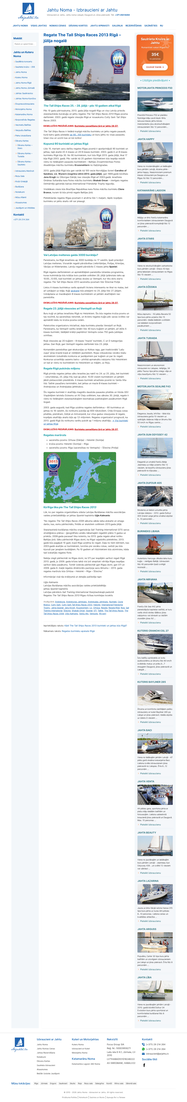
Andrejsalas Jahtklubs (98, 602)
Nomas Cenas (57, 25)
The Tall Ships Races (113, 610)
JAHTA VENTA (145, 781)
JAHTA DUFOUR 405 (149, 482)
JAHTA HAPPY (145, 139)
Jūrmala (44, 1083)
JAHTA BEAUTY (146, 832)
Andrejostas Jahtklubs (76, 602)
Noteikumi (20, 192)
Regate (104, 608)
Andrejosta (60, 602)
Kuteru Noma (21, 77)
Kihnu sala (119, 1083)
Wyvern (102, 613)
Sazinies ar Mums (97, 1097)
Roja (123, 608)
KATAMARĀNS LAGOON (151, 190)
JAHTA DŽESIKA (147, 286)
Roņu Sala (19, 176)
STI (95, 610)
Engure (53, 1083)
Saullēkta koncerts (23, 61)
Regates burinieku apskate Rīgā (78, 631)
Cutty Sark (56, 605)
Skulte (72, 1083)
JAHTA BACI (144, 730)
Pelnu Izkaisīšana (23, 135)
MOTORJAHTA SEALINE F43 (154, 386)
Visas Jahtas (39, 25)
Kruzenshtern (82, 608)
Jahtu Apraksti (99, 25)
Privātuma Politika (69, 1097)
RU (161, 25)
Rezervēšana (134, 25)
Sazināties (150, 25)
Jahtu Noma (20, 25)
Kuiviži (109, 1083)
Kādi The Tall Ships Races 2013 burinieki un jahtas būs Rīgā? (95, 625)
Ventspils (94, 613)
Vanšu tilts (84, 613)
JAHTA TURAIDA (147, 338)
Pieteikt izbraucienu (150, 131)
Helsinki (96, 605)
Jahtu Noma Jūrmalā (24, 88)
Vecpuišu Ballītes (23, 130)
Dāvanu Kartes (78, 25)
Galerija (117, 25)
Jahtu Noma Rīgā (23, 83)
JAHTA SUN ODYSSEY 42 (152, 434)
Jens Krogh (70, 608)
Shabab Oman (78, 610)
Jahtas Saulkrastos (24, 93)
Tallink (100, 610)
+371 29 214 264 (21, 219)
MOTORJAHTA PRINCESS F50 (154, 87)
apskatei (75, 290)
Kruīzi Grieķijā (21, 181)
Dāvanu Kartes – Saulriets (25, 163)
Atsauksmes (21, 202)
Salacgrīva (99, 1083)
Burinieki (113, 602)
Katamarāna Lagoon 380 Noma (86, 1064)
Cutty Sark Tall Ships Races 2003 (77, 605)
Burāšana (19, 186)
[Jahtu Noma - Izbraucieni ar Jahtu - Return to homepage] (27, 12)
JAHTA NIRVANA (147, 579)
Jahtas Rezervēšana (46, 1052)
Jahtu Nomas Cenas (46, 1048)
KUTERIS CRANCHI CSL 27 (153, 630)
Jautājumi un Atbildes (25, 208)
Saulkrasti (63, 1083)
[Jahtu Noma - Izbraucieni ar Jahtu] (28, 1045)
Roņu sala (88, 1083)
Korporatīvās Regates (25, 120)
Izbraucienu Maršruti (24, 171)
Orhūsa (96, 608)
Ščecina (67, 610)
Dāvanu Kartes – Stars (25, 146)
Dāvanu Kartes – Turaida (25, 155)
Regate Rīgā (114, 608)
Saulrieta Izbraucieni (46, 1065)
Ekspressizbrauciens (24, 104)
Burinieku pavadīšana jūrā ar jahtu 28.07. (96, 126)
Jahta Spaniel (57, 608)
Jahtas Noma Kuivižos (25, 98)
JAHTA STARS (145, 238)
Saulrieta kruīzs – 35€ (25, 67)
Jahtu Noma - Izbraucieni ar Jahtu (82, 10)
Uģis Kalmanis (71, 613)
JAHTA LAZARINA (148, 880)
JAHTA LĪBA (144, 977)
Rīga (36, 1083)
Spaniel (89, 610)
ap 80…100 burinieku (80, 134)
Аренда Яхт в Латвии (116, 1097)
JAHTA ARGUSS (146, 929)
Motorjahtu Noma (23, 109)
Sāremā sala (131, 1083)
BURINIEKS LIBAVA (148, 531)
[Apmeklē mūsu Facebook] (144, 1065)
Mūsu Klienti (20, 197)
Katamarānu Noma (23, 114)
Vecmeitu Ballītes (23, 125)
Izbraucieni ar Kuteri (81, 1048)
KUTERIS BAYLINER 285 (151, 681)
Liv (91, 608)
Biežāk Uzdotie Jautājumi (48, 1073)
